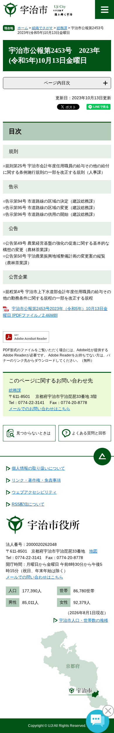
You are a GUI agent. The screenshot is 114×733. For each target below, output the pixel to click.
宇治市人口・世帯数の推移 (83, 620)
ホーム (23, 28)
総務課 (62, 28)
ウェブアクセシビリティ (34, 492)
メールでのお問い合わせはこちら (39, 408)
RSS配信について (28, 504)
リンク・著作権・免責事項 (36, 480)
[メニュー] (104, 9)
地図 (93, 551)
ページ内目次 (57, 82)
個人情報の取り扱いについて (38, 468)
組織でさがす (42, 28)
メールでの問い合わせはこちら (34, 577)
